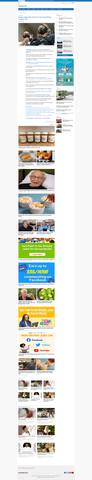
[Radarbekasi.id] (23, 472)
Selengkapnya (64, 55)
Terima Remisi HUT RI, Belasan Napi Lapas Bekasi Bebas (66, 26)
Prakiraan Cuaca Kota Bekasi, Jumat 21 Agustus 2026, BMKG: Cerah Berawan (67, 51)
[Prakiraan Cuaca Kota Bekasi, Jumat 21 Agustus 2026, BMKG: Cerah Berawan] (59, 51)
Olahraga (42, 9)
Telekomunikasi (52, 9)
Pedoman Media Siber (56, 475)
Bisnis (47, 9)
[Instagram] (69, 473)
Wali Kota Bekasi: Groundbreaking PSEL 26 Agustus (66, 19)
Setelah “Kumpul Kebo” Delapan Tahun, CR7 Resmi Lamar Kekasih (37, 107)
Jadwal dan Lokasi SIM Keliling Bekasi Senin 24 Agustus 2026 (67, 46)
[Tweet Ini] (47, 122)
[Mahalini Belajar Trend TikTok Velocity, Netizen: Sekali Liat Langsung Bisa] (49, 395)
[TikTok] (73, 473)
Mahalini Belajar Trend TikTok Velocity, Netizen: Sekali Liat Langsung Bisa (39, 115)
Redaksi (44, 475)
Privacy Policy (39, 475)
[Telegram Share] (52, 122)
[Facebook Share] (45, 122)
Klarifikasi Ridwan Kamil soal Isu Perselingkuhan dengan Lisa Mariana (38, 110)
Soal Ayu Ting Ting (46, 118)
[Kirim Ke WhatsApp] (54, 122)
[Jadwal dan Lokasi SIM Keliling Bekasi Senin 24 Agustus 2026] (59, 46)
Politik (38, 9)
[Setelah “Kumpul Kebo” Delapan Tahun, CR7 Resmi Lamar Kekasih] (24, 383)
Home (20, 9)
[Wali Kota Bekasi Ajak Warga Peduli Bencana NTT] (59, 121)
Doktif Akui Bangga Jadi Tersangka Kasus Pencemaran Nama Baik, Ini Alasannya (40, 112)
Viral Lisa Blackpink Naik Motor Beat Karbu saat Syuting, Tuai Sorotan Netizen (39, 109)
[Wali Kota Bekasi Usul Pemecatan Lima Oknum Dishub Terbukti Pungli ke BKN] (59, 131)
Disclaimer (49, 475)
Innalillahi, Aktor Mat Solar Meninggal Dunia (33, 113)
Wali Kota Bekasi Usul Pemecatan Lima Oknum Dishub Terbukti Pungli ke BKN (67, 130)
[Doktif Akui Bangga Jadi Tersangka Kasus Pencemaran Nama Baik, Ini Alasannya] (24, 395)
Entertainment (59, 9)
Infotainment (20, 15)
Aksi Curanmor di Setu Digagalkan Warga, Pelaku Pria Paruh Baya (63, 110)
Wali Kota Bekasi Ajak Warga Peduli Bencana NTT (67, 121)
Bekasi (24, 9)
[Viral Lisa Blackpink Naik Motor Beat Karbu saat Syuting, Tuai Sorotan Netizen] (36, 383)
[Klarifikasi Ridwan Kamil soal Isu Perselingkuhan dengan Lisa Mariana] (49, 383)
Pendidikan (34, 9)
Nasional (28, 9)
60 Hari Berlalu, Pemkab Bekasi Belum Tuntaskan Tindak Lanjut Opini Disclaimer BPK (65, 107)
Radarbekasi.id (22, 6)
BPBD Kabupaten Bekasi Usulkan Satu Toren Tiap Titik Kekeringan (64, 103)
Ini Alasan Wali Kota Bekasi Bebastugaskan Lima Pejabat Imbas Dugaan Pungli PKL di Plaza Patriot (67, 126)
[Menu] (19, 3)
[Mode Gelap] (73, 3)
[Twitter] (67, 473)
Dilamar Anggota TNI (30, 118)
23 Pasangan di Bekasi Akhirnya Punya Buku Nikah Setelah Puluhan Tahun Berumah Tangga (65, 34)
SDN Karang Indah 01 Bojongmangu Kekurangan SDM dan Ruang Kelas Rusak (66, 22)
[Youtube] (71, 473)
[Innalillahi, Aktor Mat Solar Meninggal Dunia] (36, 395)
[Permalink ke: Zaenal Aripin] (19, 21)
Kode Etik (34, 475)
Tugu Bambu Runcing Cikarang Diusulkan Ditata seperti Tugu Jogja (66, 30)
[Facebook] (65, 473)
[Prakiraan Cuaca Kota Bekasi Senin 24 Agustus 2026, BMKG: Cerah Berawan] (59, 42)
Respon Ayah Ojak (38, 118)
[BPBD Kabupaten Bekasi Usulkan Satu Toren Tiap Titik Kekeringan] (65, 95)
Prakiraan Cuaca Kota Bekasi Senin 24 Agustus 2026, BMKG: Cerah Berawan (67, 41)
